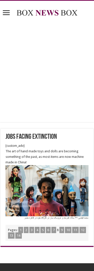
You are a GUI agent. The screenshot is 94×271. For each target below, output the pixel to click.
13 (11, 235)
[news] (47, 12)
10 (68, 230)
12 (82, 230)
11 (75, 230)
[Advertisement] (47, 70)
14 (18, 235)
